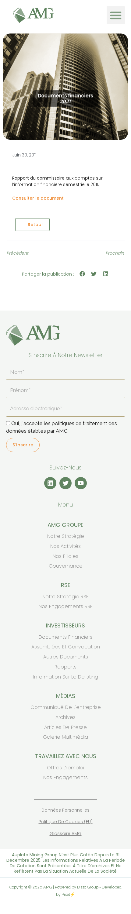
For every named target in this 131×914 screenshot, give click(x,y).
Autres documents (65, 656)
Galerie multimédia (65, 737)
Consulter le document (38, 198)
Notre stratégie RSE (65, 596)
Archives (65, 717)
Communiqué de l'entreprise (65, 707)
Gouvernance (66, 565)
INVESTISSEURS (65, 625)
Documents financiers (65, 637)
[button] (116, 15)
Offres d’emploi (65, 767)
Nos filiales (65, 556)
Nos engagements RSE (66, 606)
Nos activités (65, 546)
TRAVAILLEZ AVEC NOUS (65, 756)
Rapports (65, 666)
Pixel (66, 894)
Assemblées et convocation (65, 646)
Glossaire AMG (66, 833)
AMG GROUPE (65, 525)
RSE (65, 585)
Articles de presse (65, 727)
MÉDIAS (65, 696)
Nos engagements (65, 777)
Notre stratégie (65, 536)
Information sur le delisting (65, 676)
